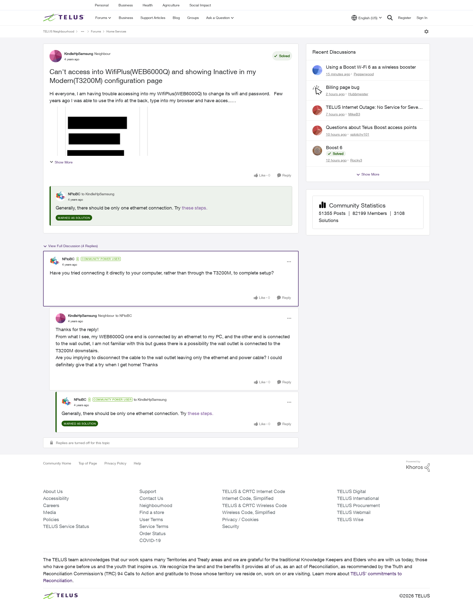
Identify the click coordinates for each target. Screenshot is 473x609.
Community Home (57, 463)
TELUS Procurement (358, 505)
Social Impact (200, 5)
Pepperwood (364, 74)
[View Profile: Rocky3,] (317, 151)
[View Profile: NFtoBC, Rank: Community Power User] (55, 262)
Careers (51, 505)
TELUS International (358, 498)
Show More (64, 162)
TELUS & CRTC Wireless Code (254, 505)
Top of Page (88, 463)
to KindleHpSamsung (98, 194)
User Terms (151, 519)
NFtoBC (74, 194)
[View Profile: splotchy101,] (317, 130)
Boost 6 (334, 147)
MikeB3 (354, 114)
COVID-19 (150, 540)
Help (137, 463)
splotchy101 (359, 134)
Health (148, 5)
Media (49, 512)
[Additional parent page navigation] (82, 31)
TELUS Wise (350, 519)
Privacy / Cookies (240, 519)
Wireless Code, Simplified (248, 512)
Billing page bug (342, 87)
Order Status (152, 533)
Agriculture (171, 5)
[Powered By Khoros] (418, 466)
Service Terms (154, 526)
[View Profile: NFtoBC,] (61, 196)
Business (125, 5)
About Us (53, 491)
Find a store (151, 512)
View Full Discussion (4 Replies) (73, 246)
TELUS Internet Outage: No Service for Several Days (374, 107)
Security (230, 526)
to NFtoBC (124, 315)
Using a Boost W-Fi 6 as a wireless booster (371, 67)
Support (147, 491)
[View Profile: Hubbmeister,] (317, 90)
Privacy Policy (115, 463)
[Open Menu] (426, 31)
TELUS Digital (351, 491)
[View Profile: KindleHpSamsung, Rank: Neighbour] (56, 56)
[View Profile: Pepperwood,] (317, 70)
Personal (102, 5)
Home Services (116, 31)
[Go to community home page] (64, 18)
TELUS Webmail (354, 512)
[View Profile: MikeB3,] (317, 110)
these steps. (194, 207)
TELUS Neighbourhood (58, 31)
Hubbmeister (358, 94)
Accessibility (56, 498)
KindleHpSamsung (78, 53)
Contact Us (151, 498)
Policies (51, 519)
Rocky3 (356, 160)
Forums (96, 31)
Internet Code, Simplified (247, 498)
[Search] (390, 18)
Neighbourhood (155, 505)
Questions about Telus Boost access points (371, 127)
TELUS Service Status (66, 526)
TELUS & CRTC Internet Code (253, 491)
